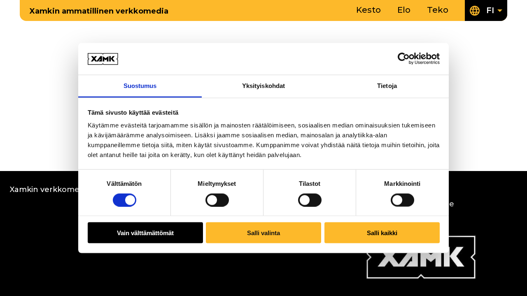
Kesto (368, 10)
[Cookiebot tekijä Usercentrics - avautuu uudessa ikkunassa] (404, 59)
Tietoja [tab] (387, 85)
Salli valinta (263, 232)
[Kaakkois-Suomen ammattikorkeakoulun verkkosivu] (421, 277)
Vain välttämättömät (145, 232)
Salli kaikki (382, 232)
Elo (403, 10)
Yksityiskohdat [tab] (263, 85)
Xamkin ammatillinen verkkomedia (99, 11)
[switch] (217, 199)
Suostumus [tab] (140, 85)
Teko (437, 10)
